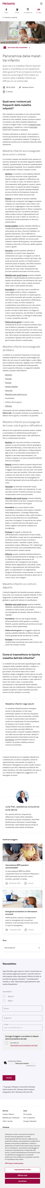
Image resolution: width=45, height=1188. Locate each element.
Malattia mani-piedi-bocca (16, 394)
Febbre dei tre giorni (13, 322)
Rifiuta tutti (22, 1175)
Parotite (8, 379)
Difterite (8, 406)
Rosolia (8, 199)
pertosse (33, 127)
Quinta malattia (11, 226)
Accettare (22, 1181)
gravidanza (9, 740)
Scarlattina (9, 289)
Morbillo (8, 174)
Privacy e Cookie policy (15, 1163)
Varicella (8, 390)
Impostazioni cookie (22, 1169)
